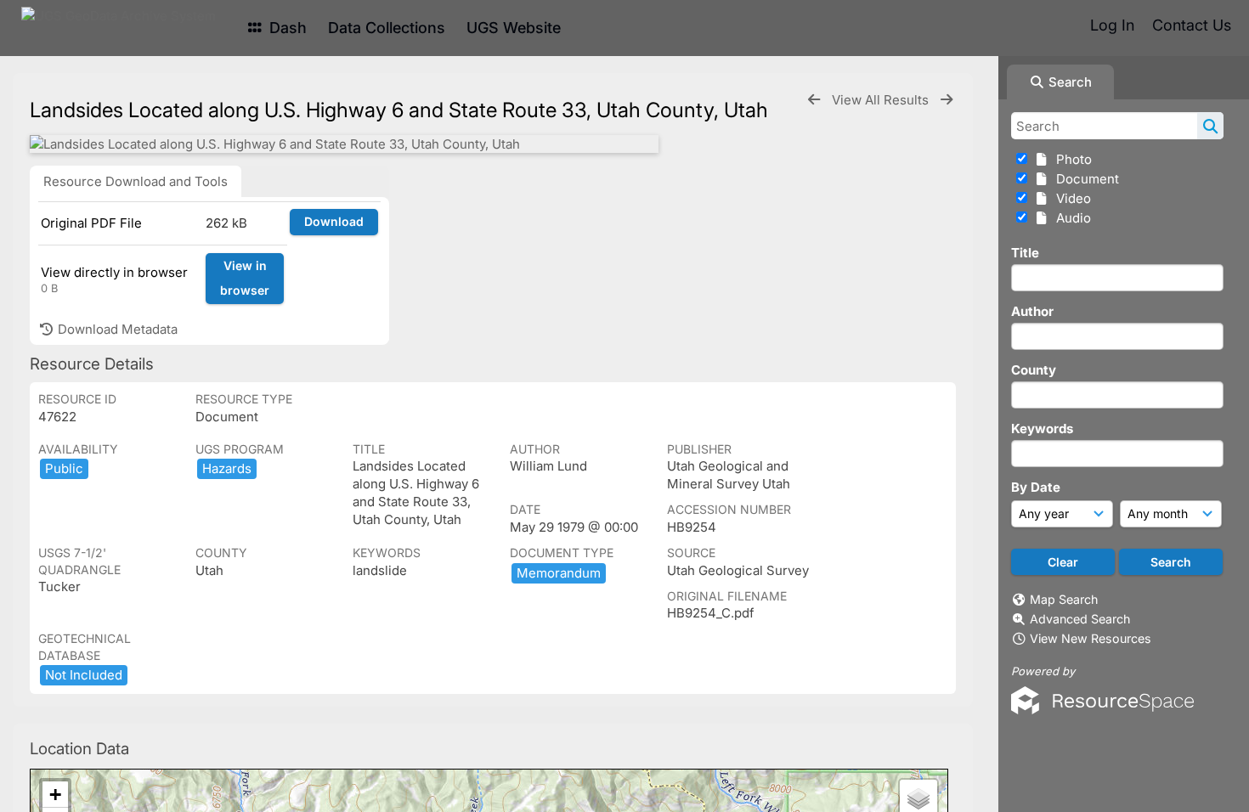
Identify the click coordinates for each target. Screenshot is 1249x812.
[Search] (1210, 125)
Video (1070, 198)
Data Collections (386, 28)
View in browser (244, 277)
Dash (286, 28)
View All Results (882, 100)
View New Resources (1090, 638)
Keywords (1042, 428)
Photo (1070, 159)
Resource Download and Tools (135, 181)
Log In (1112, 25)
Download (334, 221)
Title (1025, 253)
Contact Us (1191, 25)
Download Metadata (116, 329)
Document (1084, 179)
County (1033, 370)
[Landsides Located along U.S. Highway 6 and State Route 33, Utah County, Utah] (344, 144)
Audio (1070, 218)
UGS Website (513, 28)
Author (1032, 311)
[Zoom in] (55, 794)
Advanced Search (1080, 619)
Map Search (1064, 599)
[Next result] (946, 100)
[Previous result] (814, 100)
